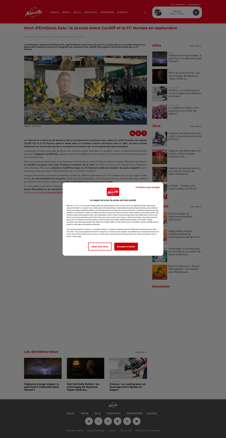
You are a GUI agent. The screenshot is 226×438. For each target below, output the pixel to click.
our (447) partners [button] (78, 205)
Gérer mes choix (100, 246)
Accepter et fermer (126, 246)
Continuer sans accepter (148, 187)
